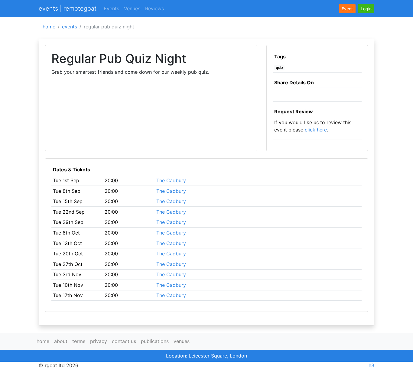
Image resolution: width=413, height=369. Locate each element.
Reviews (154, 8)
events (69, 27)
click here (316, 130)
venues (182, 341)
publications (155, 341)
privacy (98, 341)
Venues (132, 8)
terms (78, 341)
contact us (124, 341)
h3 (371, 365)
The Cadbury (171, 180)
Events (111, 8)
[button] (366, 8)
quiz (279, 67)
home (49, 27)
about (60, 341)
